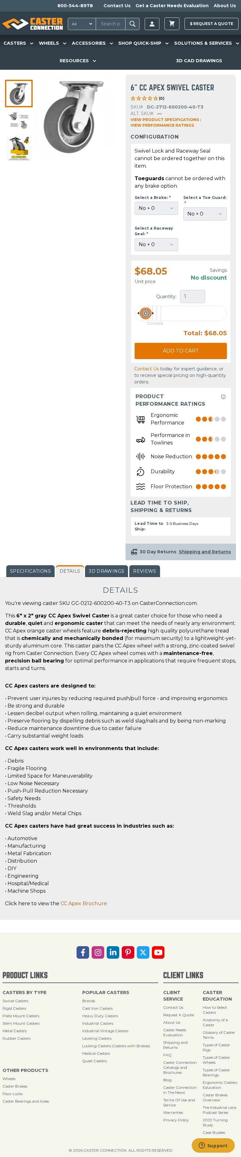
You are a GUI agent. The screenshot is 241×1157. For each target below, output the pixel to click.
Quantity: (167, 296)
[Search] (133, 24)
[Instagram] (98, 952)
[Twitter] (143, 952)
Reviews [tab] (144, 571)
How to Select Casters (215, 1010)
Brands (88, 1000)
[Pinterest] (128, 952)
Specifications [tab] (30, 571)
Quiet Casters (94, 1060)
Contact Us (117, 5)
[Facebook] (83, 952)
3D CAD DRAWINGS (199, 60)
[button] (19, 93)
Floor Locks (13, 1093)
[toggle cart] (171, 24)
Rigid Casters (14, 1008)
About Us (225, 5)
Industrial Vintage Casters (105, 1030)
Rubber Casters (16, 1038)
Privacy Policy (176, 1120)
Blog (167, 1080)
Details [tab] (70, 571)
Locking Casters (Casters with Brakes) (116, 1045)
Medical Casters (96, 1053)
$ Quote (211, 23)
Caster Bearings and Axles (26, 1101)
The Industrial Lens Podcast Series (219, 1110)
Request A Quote (178, 1014)
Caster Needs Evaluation (174, 1032)
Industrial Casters (97, 1023)
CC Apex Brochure (84, 903)
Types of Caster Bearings (216, 1072)
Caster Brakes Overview (215, 1097)
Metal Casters (15, 1030)
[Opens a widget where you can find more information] (213, 1146)
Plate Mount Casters (21, 1015)
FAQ (167, 1055)
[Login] (152, 24)
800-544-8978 (75, 5)
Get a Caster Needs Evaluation (172, 5)
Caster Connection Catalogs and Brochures (180, 1067)
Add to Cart (181, 351)
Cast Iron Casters (97, 1008)
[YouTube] (158, 952)
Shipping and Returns (175, 1045)
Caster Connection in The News (180, 1090)
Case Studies (214, 1132)
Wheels (9, 1078)
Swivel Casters (15, 1000)
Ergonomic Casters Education (220, 1085)
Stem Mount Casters (21, 1023)
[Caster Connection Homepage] (33, 24)
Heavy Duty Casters (100, 1015)
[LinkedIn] (113, 952)
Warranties (173, 1112)
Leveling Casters (96, 1038)
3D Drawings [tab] (106, 571)
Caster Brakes (15, 1086)
